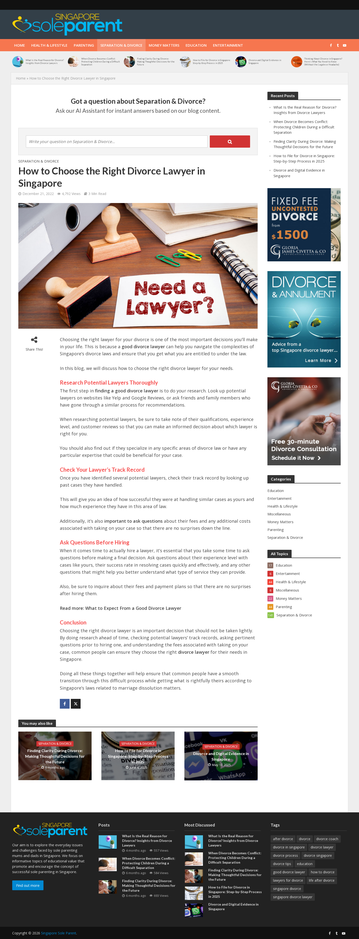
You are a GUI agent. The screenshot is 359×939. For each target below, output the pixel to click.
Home (19, 45)
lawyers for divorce (288, 880)
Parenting (84, 45)
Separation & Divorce (121, 45)
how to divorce (323, 872)
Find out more (28, 885)
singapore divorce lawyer (292, 897)
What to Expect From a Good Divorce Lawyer (133, 608)
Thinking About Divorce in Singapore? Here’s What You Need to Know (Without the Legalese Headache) (323, 61)
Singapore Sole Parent (58, 933)
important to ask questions (133, 521)
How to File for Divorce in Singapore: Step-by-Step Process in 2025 (212, 61)
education (305, 863)
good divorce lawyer (143, 346)
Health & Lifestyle (49, 45)
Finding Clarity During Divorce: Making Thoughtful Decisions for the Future (156, 61)
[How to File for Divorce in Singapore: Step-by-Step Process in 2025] (185, 61)
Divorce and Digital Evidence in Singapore (265, 61)
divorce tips (282, 863)
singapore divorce (287, 888)
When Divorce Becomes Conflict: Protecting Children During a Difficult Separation (100, 61)
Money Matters (164, 45)
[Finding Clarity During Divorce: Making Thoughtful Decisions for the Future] (129, 61)
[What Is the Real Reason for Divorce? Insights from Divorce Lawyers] (17, 61)
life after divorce (322, 880)
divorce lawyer (193, 652)
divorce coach (327, 839)
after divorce (283, 839)
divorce (304, 839)
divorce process (285, 855)
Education (196, 45)
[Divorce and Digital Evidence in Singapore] (240, 61)
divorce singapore (318, 855)
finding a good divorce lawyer (126, 391)
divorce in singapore (289, 847)
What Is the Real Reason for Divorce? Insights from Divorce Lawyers (45, 61)
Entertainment (228, 45)
